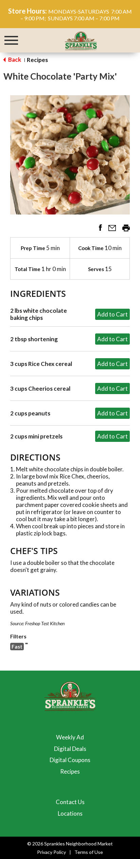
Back (14, 59)
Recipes (37, 59)
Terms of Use (88, 852)
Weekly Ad (70, 737)
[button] (97, 229)
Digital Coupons (70, 759)
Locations (70, 813)
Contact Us (70, 801)
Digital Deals (70, 748)
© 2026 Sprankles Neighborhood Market (70, 843)
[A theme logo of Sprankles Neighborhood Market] (81, 40)
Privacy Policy (51, 852)
